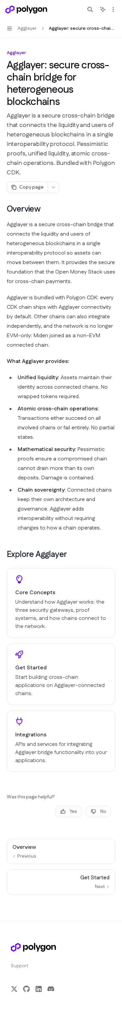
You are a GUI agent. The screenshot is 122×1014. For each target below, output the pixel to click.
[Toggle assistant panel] (103, 9)
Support (19, 966)
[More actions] (113, 9)
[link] (61, 603)
